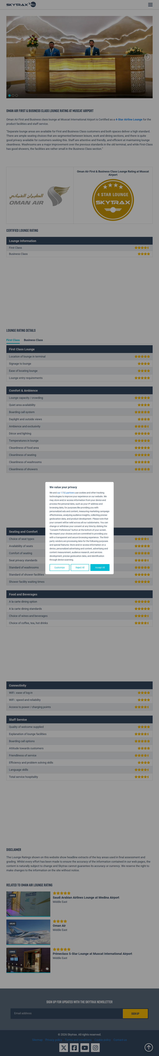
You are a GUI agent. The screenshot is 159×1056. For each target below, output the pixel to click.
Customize (59, 567)
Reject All (80, 567)
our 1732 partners (66, 492)
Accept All (100, 567)
